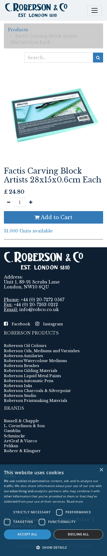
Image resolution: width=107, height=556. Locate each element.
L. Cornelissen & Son (24, 426)
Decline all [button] (78, 534)
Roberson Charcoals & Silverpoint (37, 390)
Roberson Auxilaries (23, 355)
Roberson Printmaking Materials (35, 400)
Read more (75, 501)
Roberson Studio (20, 395)
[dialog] (53, 510)
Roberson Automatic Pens (29, 380)
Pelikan (11, 446)
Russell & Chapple (21, 421)
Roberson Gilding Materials (30, 370)
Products (18, 29)
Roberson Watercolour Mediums (35, 360)
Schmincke (14, 436)
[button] (53, 547)
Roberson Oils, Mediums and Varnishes (42, 351)
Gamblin (12, 430)
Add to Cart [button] (55, 217)
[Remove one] (9, 202)
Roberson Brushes (21, 365)
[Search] (98, 57)
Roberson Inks (18, 385)
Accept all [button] (27, 534)
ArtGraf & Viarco (20, 441)
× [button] (101, 470)
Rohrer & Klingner (22, 450)
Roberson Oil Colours (25, 345)
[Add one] (31, 202)
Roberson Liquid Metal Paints (32, 376)
